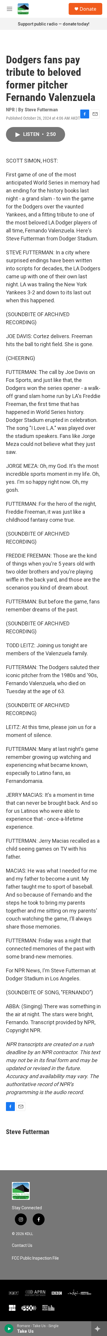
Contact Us (22, 1245)
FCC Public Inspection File (35, 1258)
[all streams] (99, 1328)
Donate (88, 9)
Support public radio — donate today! (53, 24)
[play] (9, 1329)
